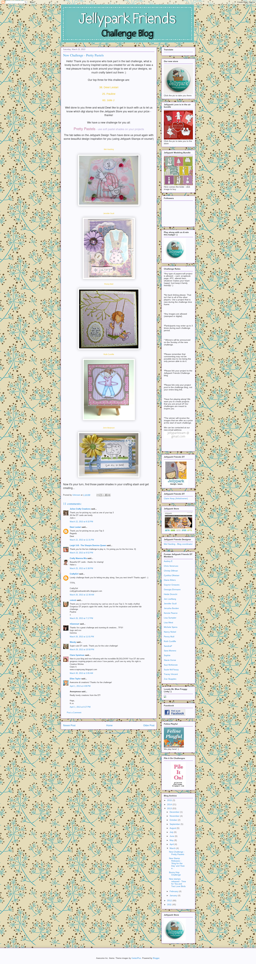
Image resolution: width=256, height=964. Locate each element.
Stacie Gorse (170, 660)
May (172, 840)
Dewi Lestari (75, 527)
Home (109, 725)
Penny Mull (108, 284)
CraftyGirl (74, 574)
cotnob (73, 600)
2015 (169, 800)
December (175, 812)
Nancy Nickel (170, 632)
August (173, 828)
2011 (169, 904)
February (174, 891)
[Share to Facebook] (106, 495)
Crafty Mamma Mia (78, 558)
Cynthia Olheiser (171, 575)
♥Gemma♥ (74, 624)
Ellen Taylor (75, 679)
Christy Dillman (171, 570)
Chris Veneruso (171, 566)
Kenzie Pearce (170, 613)
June (172, 836)
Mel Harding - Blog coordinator (178, 544)
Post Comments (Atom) (115, 733)
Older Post (148, 725)
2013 (169, 808)
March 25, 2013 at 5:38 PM (81, 568)
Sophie (167, 655)
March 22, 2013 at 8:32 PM (81, 521)
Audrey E (168, 561)
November (175, 816)
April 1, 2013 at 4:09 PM (80, 686)
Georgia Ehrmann (172, 589)
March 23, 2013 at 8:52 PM (81, 553)
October (174, 820)
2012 (169, 900)
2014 (169, 804)
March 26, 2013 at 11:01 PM (82, 637)
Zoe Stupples (170, 679)
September (175, 824)
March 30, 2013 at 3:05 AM (81, 673)
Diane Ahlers (170, 580)
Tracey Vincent (171, 674)
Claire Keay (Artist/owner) (176, 498)
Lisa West (168, 622)
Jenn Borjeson (109, 428)
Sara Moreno (170, 650)
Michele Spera (170, 627)
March (173, 848)
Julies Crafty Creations (80, 509)
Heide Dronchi (170, 594)
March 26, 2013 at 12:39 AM (82, 595)
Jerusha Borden (171, 608)
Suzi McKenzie (171, 665)
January (174, 895)
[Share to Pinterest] (109, 495)
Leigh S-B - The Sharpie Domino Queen (88, 545)
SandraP (168, 646)
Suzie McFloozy (171, 669)
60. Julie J (108, 100)
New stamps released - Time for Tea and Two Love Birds (177, 882)
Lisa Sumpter (170, 618)
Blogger (156, 958)
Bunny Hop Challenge (175, 873)
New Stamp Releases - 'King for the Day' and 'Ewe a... (177, 863)
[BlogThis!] (100, 495)
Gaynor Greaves (171, 585)
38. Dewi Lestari (108, 87)
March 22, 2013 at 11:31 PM (82, 540)
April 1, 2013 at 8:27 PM (80, 707)
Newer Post (69, 725)
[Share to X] (103, 495)
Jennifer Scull (108, 213)
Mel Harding (109, 149)
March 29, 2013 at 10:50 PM (82, 649)
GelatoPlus (136, 958)
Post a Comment (74, 712)
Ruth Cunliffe (109, 354)
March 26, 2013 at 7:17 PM (81, 618)
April (172, 844)
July (172, 832)
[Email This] (97, 495)
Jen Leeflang (170, 599)
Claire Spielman (77, 655)
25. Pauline (108, 93)
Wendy (73, 642)
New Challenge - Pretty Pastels (177, 853)
